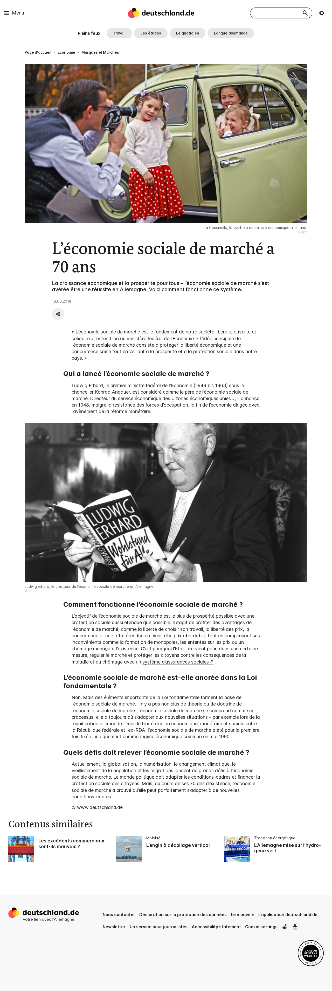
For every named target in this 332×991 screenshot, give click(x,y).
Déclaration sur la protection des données (183, 914)
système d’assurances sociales (175, 662)
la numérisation (155, 764)
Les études (151, 33)
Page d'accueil (38, 52)
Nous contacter (119, 914)
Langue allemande (231, 33)
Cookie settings (261, 926)
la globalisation (119, 764)
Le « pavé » (242, 914)
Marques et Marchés (100, 52)
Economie (66, 52)
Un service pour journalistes (159, 926)
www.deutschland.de (100, 807)
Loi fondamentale (179, 697)
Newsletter (114, 926)
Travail (119, 33)
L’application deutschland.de (287, 914)
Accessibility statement (216, 926)
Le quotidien (187, 33)
